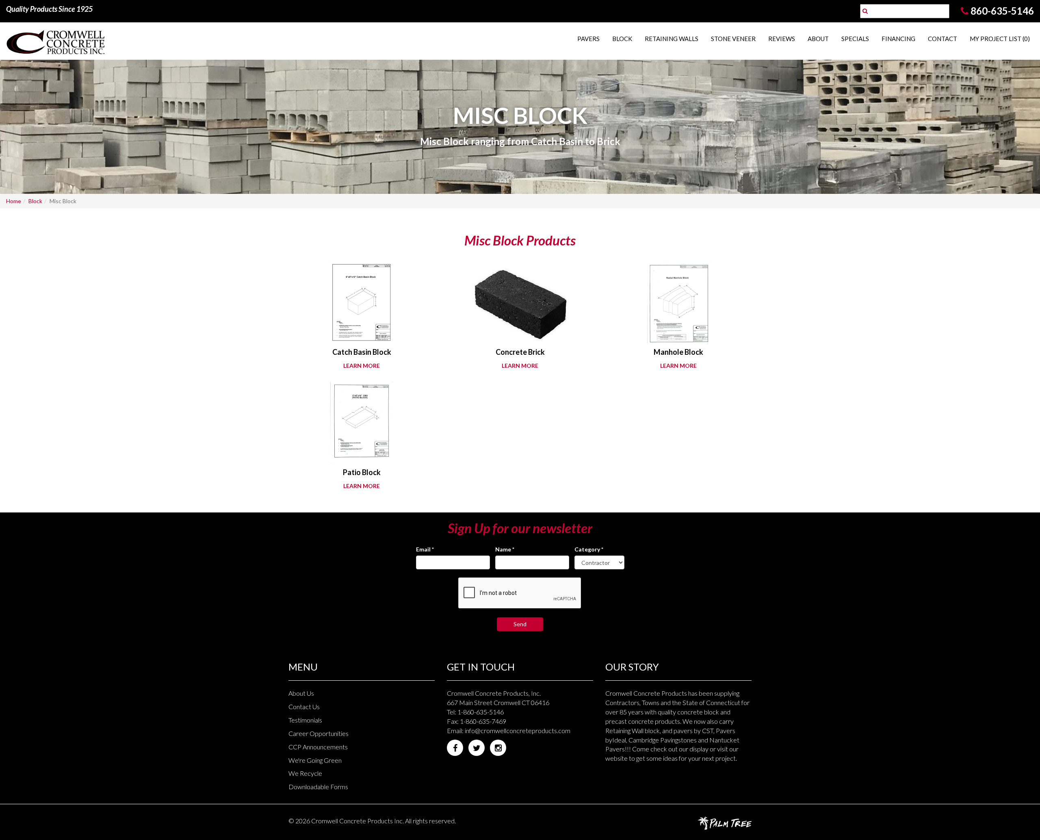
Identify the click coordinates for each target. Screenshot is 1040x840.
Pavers (588, 38)
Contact (942, 38)
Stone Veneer (733, 38)
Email (425, 549)
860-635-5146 (1002, 11)
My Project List (1000, 38)
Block (622, 38)
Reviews (781, 38)
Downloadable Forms (318, 786)
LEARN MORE (361, 365)
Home (13, 201)
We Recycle (305, 773)
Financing (898, 38)
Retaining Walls (671, 38)
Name (504, 549)
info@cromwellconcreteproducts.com (517, 730)
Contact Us (304, 706)
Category (588, 549)
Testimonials (305, 720)
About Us (301, 693)
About (818, 38)
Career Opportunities (318, 733)
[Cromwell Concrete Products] (86, 41)
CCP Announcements (318, 747)
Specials (855, 38)
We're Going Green (315, 760)
